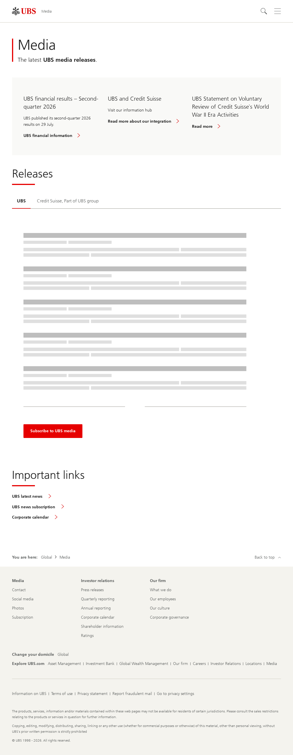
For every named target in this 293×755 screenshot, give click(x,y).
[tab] (21, 201)
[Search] (263, 11)
